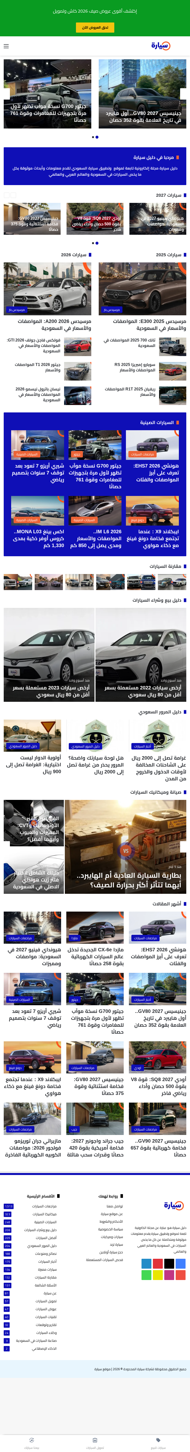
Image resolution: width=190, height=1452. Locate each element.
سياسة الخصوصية (110, 1229)
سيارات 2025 (168, 254)
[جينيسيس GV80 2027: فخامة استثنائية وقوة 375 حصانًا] (32, 219)
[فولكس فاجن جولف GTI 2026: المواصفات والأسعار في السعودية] (77, 347)
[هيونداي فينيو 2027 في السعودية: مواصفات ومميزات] (157, 219)
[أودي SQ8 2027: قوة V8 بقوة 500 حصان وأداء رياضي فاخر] (95, 219)
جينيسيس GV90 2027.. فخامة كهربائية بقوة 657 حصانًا (158, 1147)
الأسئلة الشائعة (46, 1285)
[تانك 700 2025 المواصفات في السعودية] (172, 347)
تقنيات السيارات (46, 1317)
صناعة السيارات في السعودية (36, 1340)
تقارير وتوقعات (46, 1324)
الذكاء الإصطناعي (44, 1348)
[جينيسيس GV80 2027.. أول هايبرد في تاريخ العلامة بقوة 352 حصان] (142, 93)
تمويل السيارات (46, 1301)
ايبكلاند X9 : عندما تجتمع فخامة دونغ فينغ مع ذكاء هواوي (153, 538)
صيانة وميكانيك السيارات (155, 792)
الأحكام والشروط (111, 1221)
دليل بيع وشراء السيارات (157, 600)
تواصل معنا (115, 1206)
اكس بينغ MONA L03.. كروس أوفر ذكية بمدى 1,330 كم (38, 538)
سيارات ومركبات (112, 1237)
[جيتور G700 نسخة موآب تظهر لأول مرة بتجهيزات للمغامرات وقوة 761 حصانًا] (47, 93)
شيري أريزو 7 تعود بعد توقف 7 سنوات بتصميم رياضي (38, 472)
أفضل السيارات (46, 1237)
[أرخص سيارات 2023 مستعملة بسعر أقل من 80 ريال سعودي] (49, 655)
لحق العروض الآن (95, 27)
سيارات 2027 (168, 195)
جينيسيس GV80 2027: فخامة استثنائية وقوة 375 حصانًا (99, 1086)
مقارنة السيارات (165, 566)
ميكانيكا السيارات (45, 1214)
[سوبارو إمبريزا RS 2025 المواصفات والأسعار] (172, 371)
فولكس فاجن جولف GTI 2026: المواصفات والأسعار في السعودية (33, 345)
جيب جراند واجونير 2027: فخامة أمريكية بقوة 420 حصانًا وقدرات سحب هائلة (95, 1147)
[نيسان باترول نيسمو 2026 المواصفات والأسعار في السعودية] (77, 395)
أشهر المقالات (167, 903)
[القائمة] (6, 47)
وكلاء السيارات (46, 1332)
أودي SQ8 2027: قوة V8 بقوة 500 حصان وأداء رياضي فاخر (158, 1086)
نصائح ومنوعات (46, 1253)
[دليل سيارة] (160, 46)
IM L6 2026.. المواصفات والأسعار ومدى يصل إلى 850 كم (95, 538)
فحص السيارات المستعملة (104, 1260)
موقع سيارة (103, 1369)
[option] (142, 93)
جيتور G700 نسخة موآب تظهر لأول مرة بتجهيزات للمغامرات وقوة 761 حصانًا (48, 113)
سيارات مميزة (47, 1269)
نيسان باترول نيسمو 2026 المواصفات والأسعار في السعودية (38, 394)
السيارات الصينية (157, 422)
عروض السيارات (46, 1309)
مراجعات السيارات (44, 1206)
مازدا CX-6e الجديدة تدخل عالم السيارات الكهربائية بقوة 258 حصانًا (96, 956)
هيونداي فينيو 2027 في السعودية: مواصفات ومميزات (34, 956)
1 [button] (96, 137)
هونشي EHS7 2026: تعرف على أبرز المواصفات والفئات (156, 472)
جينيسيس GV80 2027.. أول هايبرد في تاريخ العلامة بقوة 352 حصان (160, 1018)
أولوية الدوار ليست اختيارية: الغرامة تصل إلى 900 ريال (33, 764)
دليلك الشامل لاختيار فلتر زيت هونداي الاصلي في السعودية (36, 879)
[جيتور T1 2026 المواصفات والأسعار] (77, 371)
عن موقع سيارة (112, 1214)
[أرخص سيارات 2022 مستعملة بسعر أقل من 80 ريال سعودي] (140, 655)
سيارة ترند (116, 1244)
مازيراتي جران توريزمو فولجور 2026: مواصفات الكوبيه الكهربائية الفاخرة (33, 1147)
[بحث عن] (183, 47)
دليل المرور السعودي (160, 711)
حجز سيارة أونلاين (111, 1252)
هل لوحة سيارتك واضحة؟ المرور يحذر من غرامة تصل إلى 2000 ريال (95, 764)
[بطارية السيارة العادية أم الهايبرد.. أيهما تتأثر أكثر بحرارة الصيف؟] (125, 847)
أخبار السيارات (47, 1261)
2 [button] (93, 137)
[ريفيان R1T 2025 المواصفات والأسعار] (172, 395)
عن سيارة (50, 1293)
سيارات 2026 (73, 254)
